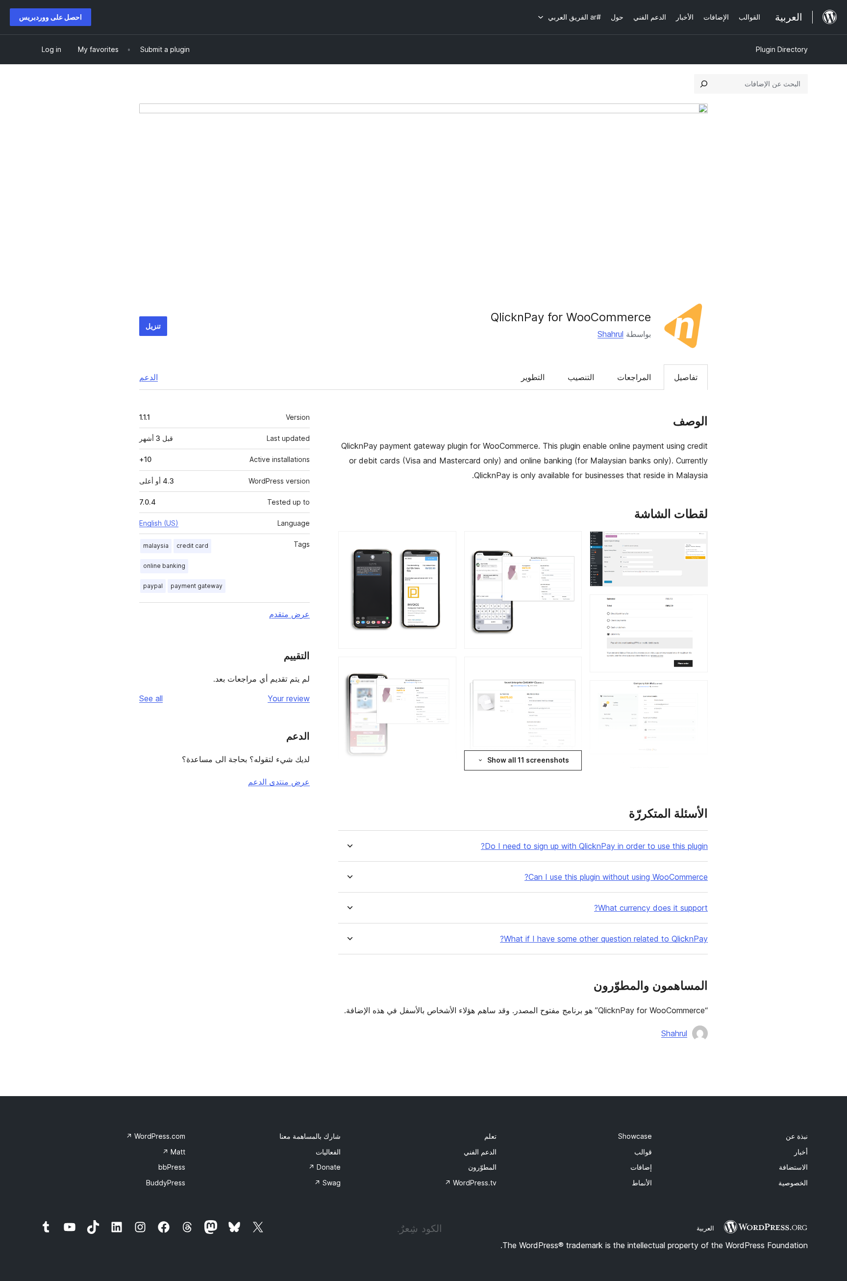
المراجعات (634, 377)
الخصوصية (793, 1183)
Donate (324, 1167)
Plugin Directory (782, 49)
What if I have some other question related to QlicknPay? (604, 939)
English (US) (158, 523)
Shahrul (610, 334)
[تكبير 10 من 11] (443, 670)
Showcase (635, 1136)
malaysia (156, 545)
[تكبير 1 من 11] (694, 544)
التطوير (533, 377)
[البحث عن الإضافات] (704, 84)
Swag (327, 1183)
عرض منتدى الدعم (279, 782)
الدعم (148, 377)
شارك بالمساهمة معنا (310, 1136)
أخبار (801, 1152)
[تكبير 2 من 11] (694, 608)
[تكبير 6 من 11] (568, 544)
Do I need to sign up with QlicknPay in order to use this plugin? (594, 846)
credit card (192, 545)
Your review (289, 698)
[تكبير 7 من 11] (568, 670)
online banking (164, 565)
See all (151, 698)
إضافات (641, 1167)
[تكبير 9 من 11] (443, 544)
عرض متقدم (289, 614)
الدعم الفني (480, 1152)
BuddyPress (165, 1183)
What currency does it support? (651, 908)
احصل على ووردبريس (50, 17)
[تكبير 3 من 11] (694, 693)
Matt (173, 1152)
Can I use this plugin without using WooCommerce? (616, 877)
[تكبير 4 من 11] (694, 775)
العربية (705, 1228)
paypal (153, 585)
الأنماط (642, 1183)
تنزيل (153, 326)
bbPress (171, 1167)
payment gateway (197, 585)
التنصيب (581, 377)
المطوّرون (482, 1167)
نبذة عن (797, 1136)
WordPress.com (155, 1136)
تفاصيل (686, 377)
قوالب (643, 1152)
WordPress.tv (471, 1183)
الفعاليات (328, 1152)
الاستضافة (793, 1167)
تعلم (490, 1136)
